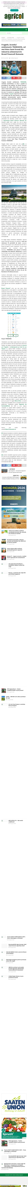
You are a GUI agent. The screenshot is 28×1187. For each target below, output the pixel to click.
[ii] (23, 144)
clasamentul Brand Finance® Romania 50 (14, 120)
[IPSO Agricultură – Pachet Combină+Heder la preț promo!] (3, 690)
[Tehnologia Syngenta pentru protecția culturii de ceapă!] (3, 961)
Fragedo (11, 94)
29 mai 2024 (5, 58)
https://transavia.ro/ (10, 429)
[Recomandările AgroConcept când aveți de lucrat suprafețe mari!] (4, 946)
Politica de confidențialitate (14, 8)
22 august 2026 (13, 971)
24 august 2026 (13, 707)
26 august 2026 (13, 535)
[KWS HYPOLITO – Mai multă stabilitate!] (4, 876)
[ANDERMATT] (13, 1138)
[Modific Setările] (26, 6)
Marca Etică (18, 401)
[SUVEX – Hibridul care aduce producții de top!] (3, 698)
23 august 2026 (13, 947)
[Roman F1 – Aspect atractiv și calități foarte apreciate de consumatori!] (3, 558)
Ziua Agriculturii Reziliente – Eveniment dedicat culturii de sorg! (16, 565)
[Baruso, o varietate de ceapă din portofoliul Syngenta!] (4, 628)
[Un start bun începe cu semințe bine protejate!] (4, 760)
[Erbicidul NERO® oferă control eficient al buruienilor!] (3, 953)
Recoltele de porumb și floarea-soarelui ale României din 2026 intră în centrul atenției (16, 541)
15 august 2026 (5, 1169)
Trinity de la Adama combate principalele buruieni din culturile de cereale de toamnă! (17, 532)
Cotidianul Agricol (14, 58)
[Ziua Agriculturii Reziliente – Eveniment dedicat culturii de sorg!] (4, 565)
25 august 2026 (13, 568)
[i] (2, 433)
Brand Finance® (5, 288)
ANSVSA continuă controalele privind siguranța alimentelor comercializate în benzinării (16, 969)
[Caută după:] (14, 33)
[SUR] (13, 1113)
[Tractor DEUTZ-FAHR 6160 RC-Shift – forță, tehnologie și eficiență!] (3, 938)
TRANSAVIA (23, 82)
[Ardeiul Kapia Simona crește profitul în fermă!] (4, 1032)
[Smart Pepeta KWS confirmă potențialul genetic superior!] (3, 550)
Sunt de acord (14, 10)
